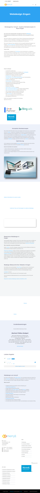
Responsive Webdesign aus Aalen (9, 469)
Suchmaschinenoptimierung (13, 88)
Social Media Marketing (16, 77)
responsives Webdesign (30, 243)
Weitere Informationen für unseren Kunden (12, 197)
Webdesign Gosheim (6, 480)
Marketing (10, 138)
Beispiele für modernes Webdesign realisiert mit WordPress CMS (15, 278)
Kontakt (23, 456)
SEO (6, 88)
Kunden (26, 138)
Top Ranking (17, 51)
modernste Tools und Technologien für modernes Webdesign (22, 208)
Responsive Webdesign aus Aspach (9, 471)
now (10, 362)
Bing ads (24, 389)
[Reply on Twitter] (8, 364)
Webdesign (29, 33)
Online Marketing (25, 452)
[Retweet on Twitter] (10, 364)
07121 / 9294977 (9, 447)
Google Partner (23, 134)
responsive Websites (7, 253)
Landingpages (25, 72)
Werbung (18, 143)
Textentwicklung (8, 77)
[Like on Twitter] (11, 364)
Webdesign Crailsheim (7, 474)
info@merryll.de (6, 450)
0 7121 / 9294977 (8, 1)
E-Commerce (13, 87)
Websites (25, 303)
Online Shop (8, 87)
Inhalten (8, 247)
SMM (21, 77)
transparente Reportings (10, 398)
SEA (6, 89)
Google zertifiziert (16, 389)
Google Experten (18, 377)
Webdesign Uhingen (6, 483)
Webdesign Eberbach (6, 478)
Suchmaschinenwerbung (12, 89)
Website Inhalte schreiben (26, 445)
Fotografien (8, 78)
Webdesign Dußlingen (6, 476)
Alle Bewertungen (20, 346)
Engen (9, 132)
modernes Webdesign (11, 44)
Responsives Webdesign (8, 250)
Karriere (23, 454)
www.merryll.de (6, 451)
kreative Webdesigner (9, 393)
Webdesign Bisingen (6, 473)
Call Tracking (9, 93)
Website (15, 314)
